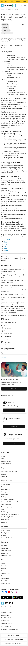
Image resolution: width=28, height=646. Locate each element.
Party (5, 242)
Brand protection (6, 626)
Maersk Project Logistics (8, 507)
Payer (5, 244)
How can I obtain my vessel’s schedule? (12, 294)
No (24, 258)
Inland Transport (5, 489)
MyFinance (4, 545)
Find (14, 443)
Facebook (6, 592)
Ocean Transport (5, 484)
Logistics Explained (6, 538)
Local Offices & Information (9, 471)
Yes (17, 258)
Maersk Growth (5, 583)
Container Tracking (6, 461)
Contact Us (4, 476)
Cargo (5, 246)
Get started (14, 389)
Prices (3, 456)
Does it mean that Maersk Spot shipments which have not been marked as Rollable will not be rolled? (13, 289)
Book (2, 458)
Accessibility (4, 581)
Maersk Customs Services (8, 487)
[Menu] (25, 5)
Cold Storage (4, 512)
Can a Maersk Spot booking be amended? (12, 285)
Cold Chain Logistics (6, 504)
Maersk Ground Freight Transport (10, 514)
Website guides (8, 333)
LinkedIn (2, 592)
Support (18, 5)
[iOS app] (6, 597)
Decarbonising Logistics (7, 517)
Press (2, 576)
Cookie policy (5, 621)
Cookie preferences (6, 623)
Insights (3, 535)
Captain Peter (5, 553)
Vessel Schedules (6, 463)
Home (2, 9)
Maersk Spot (5, 24)
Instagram (15, 592)
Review (6, 250)
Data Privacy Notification (8, 618)
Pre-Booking (7, 336)
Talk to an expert (15, 635)
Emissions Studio (6, 555)
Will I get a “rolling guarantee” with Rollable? (13, 315)
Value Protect (5, 519)
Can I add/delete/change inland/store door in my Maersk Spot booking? (13, 270)
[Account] (21, 5)
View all (3, 357)
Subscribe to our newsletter (15, 643)
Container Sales (5, 573)
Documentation (6, 30)
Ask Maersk (14, 5)
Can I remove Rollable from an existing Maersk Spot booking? (12, 281)
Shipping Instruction (7, 33)
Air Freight (4, 497)
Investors (3, 568)
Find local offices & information (15, 639)
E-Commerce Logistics (7, 499)
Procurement (4, 571)
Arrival (5, 345)
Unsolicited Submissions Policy (9, 629)
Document (7, 239)
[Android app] (18, 597)
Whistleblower (5, 615)
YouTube (9, 592)
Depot (3, 509)
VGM (5, 248)
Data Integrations (6, 550)
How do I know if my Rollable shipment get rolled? (13, 298)
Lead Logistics (5, 492)
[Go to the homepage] (7, 604)
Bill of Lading (5, 27)
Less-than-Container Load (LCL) (9, 502)
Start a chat (14, 410)
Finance (6, 331)
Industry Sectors (5, 533)
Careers (3, 563)
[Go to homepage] (6, 5)
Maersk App (4, 548)
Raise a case (14, 426)
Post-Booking (14, 9)
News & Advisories (6, 530)
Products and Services (10, 322)
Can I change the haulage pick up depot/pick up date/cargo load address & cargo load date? (13, 275)
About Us (3, 566)
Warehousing (4, 494)
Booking (6, 339)
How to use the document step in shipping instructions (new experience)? (12, 303)
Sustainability (5, 578)
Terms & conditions (6, 612)
